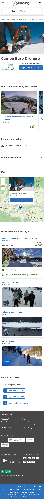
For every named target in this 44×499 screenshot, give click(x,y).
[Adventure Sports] (20, 3)
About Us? (5, 419)
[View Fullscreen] (3, 188)
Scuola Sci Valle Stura (10, 282)
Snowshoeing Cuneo (16, 390)
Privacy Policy (6, 428)
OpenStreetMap (33, 221)
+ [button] (3, 179)
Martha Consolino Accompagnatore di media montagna (19, 239)
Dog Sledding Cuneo (16, 397)
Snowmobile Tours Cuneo (18, 403)
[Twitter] (40, 487)
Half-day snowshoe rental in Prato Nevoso (18, 117)
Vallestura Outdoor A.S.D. (12, 312)
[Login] (40, 3)
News (23, 419)
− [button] (3, 183)
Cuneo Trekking (8, 341)
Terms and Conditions (29, 425)
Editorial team (6, 425)
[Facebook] (34, 487)
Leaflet (25, 221)
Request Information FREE (31, 68)
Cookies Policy (26, 428)
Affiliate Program (27, 422)
